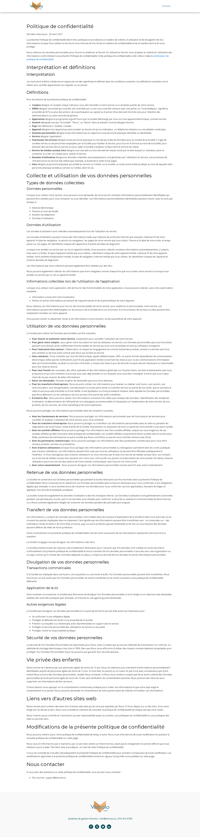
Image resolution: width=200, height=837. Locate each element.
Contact (166, 6)
